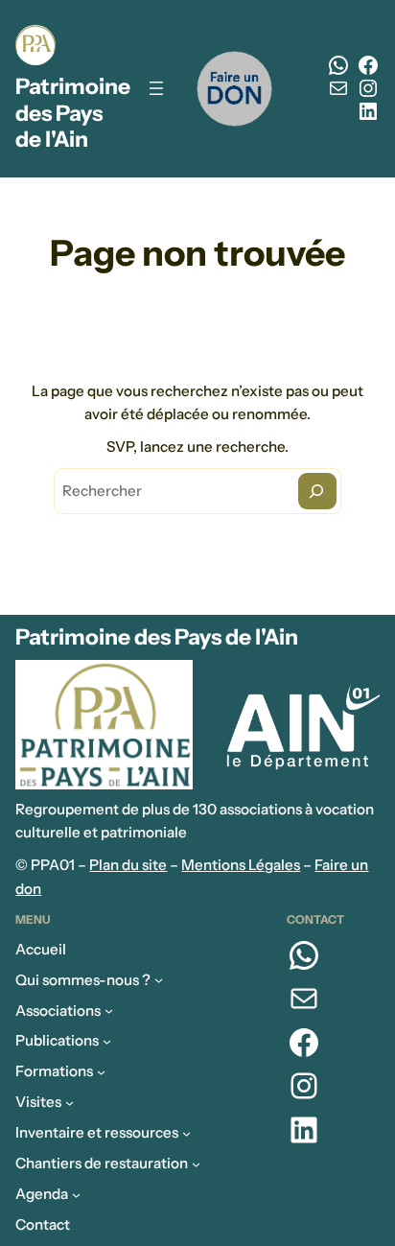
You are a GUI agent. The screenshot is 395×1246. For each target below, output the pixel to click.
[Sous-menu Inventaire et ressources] (186, 1133)
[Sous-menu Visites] (69, 1102)
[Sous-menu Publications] (107, 1041)
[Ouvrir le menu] (156, 88)
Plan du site (128, 865)
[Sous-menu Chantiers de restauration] (196, 1164)
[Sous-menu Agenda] (76, 1194)
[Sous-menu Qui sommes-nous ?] (158, 980)
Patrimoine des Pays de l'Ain (72, 113)
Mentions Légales (240, 865)
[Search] (317, 491)
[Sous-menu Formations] (101, 1072)
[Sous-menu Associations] (109, 1010)
